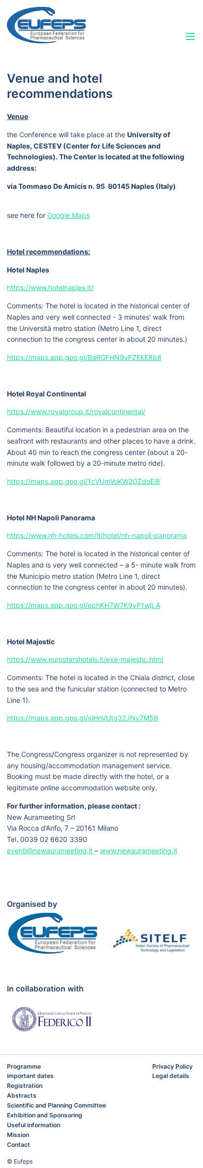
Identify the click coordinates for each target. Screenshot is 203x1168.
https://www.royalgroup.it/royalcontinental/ (76, 411)
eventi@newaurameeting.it (51, 850)
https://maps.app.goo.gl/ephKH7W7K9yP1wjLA (83, 605)
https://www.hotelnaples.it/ (50, 287)
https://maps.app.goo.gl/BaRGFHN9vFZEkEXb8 (84, 357)
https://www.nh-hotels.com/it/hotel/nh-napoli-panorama (97, 535)
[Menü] (190, 36)
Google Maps (68, 215)
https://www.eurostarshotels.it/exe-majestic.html (85, 659)
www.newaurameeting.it (138, 850)
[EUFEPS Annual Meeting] (71, 25)
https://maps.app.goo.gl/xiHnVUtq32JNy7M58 (82, 718)
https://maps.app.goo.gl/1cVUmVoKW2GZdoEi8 (83, 481)
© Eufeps (20, 1161)
